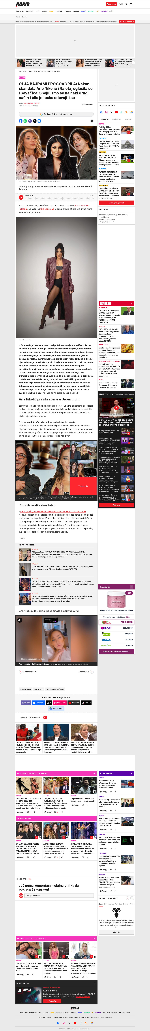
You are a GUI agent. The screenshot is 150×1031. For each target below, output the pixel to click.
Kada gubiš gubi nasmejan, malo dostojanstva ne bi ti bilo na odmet (53, 511)
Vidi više (116, 932)
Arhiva (81, 1017)
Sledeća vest (84, 672)
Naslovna (22, 71)
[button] (87, 104)
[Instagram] (106, 112)
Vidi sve (116, 505)
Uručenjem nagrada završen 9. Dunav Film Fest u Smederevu (115, 21)
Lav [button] (120, 904)
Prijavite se (53, 1001)
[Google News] (131, 112)
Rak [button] (116, 904)
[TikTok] (121, 112)
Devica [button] (125, 904)
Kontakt (49, 1017)
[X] (111, 112)
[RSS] (126, 112)
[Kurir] (23, 4)
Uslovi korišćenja (106, 1017)
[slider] (25, 658)
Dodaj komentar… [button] (33, 895)
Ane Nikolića (80, 205)
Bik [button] (105, 904)
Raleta (22, 209)
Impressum (58, 1017)
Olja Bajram (45, 209)
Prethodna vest (29, 672)
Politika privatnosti (92, 1017)
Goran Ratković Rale (55, 689)
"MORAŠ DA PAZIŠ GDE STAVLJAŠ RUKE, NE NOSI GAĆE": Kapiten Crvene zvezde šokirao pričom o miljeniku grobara (51, 21)
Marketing (41, 1017)
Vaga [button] (131, 904)
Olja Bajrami (25, 689)
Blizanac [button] (111, 904)
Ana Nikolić (38, 689)
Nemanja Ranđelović (32, 103)
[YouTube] (116, 112)
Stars (30, 71)
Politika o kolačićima (70, 1017)
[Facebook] (101, 112)
